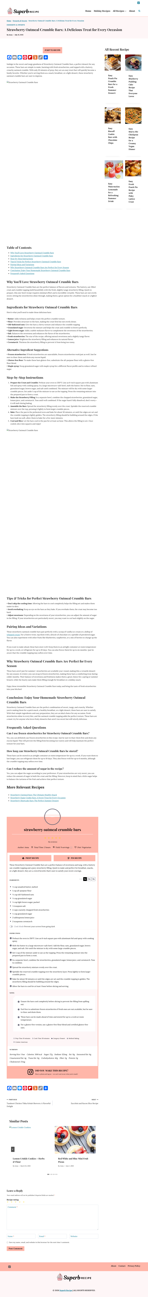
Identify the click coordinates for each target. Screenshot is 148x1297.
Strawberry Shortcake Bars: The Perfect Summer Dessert (34, 800)
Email (42, 1236)
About (132, 11)
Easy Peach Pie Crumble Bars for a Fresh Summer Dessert (112, 84)
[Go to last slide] (13, 1149)
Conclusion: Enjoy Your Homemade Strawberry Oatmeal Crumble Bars (40, 270)
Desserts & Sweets (16, 25)
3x (93, 879)
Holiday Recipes (102, 11)
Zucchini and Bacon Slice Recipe (84, 1102)
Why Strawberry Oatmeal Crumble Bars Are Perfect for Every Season (39, 267)
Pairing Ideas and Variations (22, 264)
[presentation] (29, 1139)
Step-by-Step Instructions (21, 259)
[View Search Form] (139, 11)
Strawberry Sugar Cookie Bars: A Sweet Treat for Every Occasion (38, 798)
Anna (10, 35)
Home (88, 11)
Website (74, 1236)
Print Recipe (32, 858)
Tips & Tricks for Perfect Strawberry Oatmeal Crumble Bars (35, 261)
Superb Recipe (65, 1290)
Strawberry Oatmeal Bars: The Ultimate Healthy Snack (33, 795)
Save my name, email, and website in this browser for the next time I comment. (39, 1242)
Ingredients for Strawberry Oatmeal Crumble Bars (31, 256)
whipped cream (13, 634)
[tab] (48, 1174)
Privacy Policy (134, 1266)
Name (11, 1236)
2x (89, 879)
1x (85, 879)
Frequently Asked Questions (22, 273)
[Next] (92, 1149)
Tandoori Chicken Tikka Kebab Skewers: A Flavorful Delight (28, 1103)
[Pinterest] (138, 3)
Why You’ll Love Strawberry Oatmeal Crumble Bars (32, 253)
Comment (13, 1207)
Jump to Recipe (52, 50)
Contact (121, 1266)
